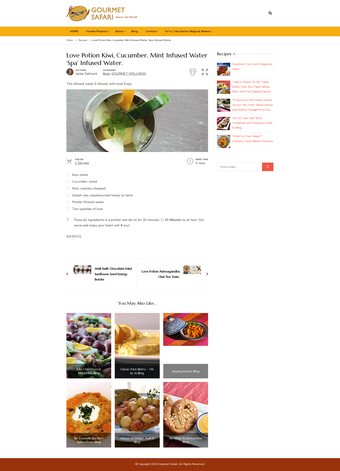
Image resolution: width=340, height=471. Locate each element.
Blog (135, 31)
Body (106, 74)
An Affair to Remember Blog (185, 440)
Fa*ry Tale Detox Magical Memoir (188, 31)
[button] (205, 71)
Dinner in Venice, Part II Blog (137, 440)
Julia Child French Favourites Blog (89, 371)
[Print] (193, 71)
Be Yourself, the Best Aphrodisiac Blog (88, 440)
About (119, 31)
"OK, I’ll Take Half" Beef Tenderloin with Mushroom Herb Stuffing (252, 123)
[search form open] (270, 13)
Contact (151, 31)
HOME (74, 31)
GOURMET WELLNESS (129, 74)
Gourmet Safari (168, 464)
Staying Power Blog (185, 371)
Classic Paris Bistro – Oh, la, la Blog (137, 371)
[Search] (267, 167)
